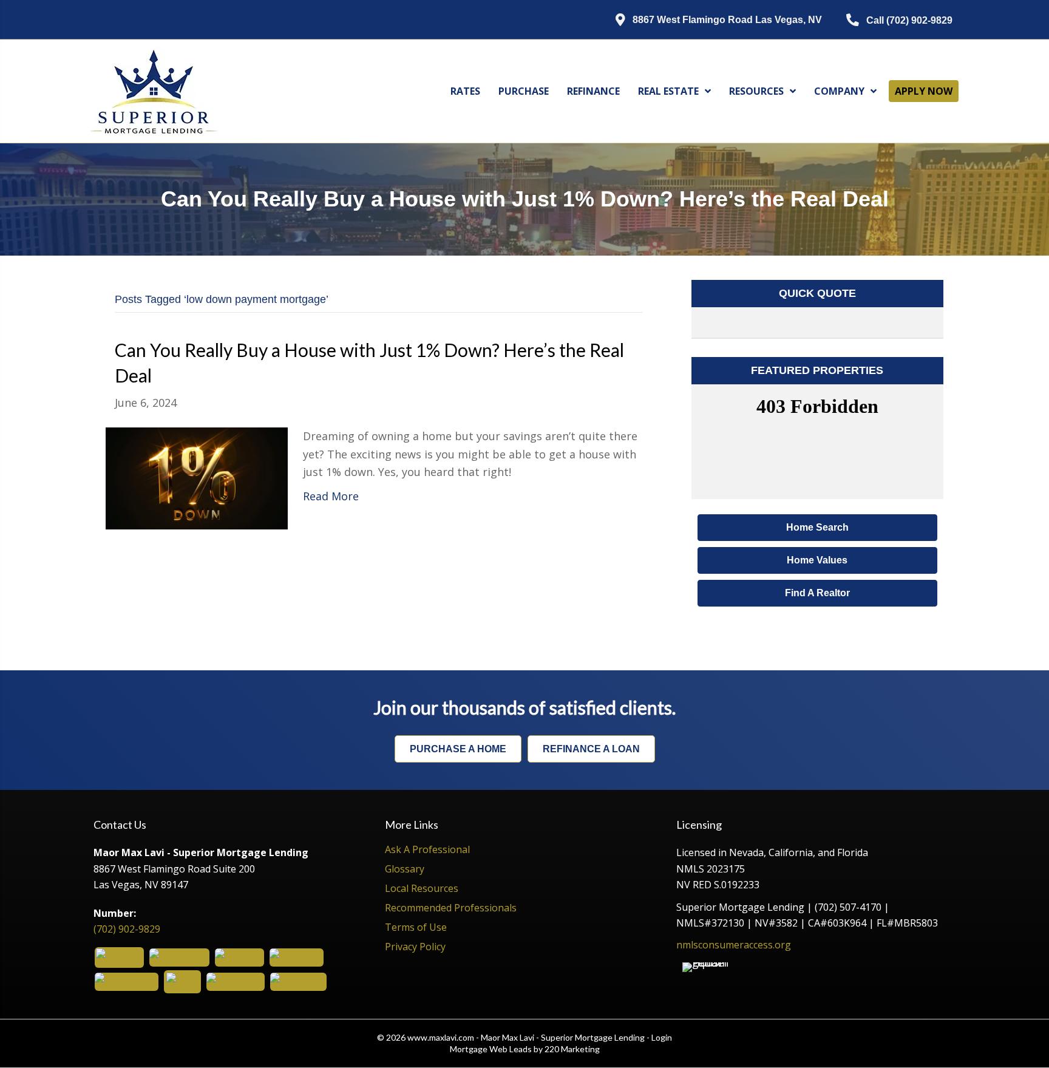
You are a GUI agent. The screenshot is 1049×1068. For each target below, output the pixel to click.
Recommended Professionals (451, 908)
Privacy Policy (415, 947)
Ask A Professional (427, 850)
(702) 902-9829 (126, 929)
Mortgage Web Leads (491, 1049)
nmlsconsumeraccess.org (733, 944)
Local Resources (421, 889)
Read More (331, 496)
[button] (709, 20)
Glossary (404, 870)
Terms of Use (416, 928)
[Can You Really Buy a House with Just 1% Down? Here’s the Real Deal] (197, 477)
